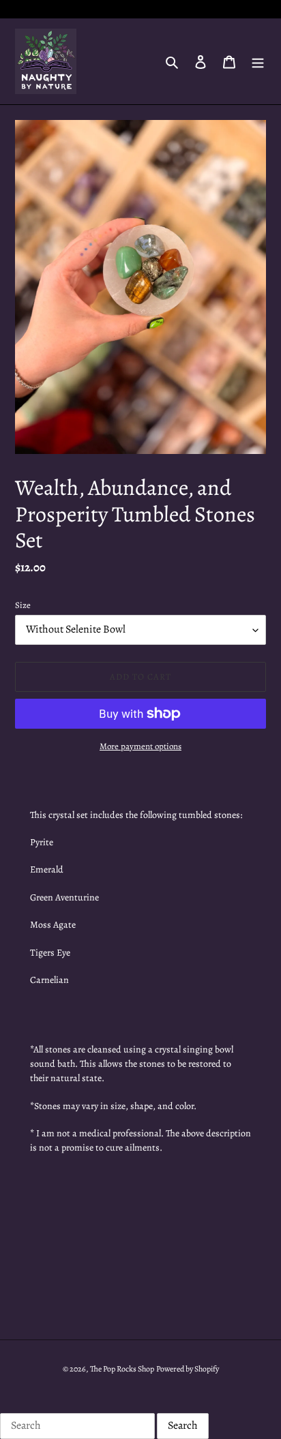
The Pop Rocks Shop (122, 1368)
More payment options (140, 746)
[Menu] (257, 61)
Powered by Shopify (187, 1368)
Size (23, 605)
